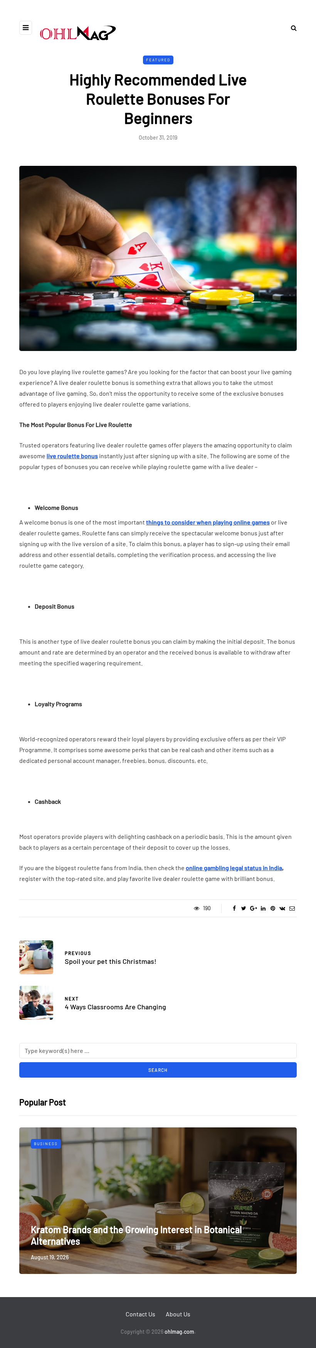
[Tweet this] (244, 908)
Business (46, 1143)
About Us (178, 1314)
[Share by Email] (292, 908)
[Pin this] (272, 908)
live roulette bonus (72, 455)
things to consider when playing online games (208, 522)
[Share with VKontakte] (282, 908)
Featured (158, 59)
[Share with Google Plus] (253, 908)
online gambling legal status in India (234, 867)
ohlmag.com (179, 1331)
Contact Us (140, 1314)
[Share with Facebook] (234, 908)
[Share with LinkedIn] (263, 908)
